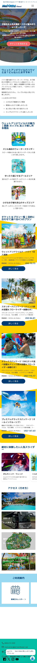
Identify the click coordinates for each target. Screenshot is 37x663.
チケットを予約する (18, 43)
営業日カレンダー (17, 599)
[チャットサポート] (32, 658)
